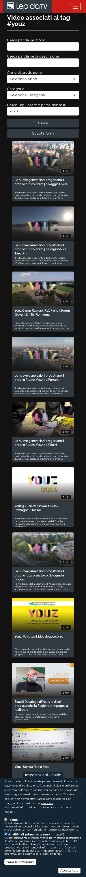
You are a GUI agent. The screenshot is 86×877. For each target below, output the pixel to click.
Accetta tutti (69, 870)
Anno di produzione (24, 72)
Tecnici (13, 819)
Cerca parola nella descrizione (33, 56)
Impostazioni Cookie (43, 775)
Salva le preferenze (20, 862)
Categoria (15, 89)
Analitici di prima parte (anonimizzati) (36, 834)
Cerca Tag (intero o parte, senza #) (37, 105)
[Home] (27, 6)
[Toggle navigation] (75, 6)
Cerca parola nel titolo (26, 40)
